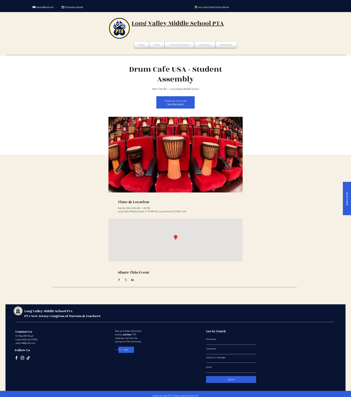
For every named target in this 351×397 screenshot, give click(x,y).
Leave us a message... (216, 357)
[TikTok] (28, 357)
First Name (211, 339)
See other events (175, 104)
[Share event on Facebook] (119, 280)
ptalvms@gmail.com (25, 343)
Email (208, 367)
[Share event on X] (125, 280)
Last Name (211, 349)
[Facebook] (16, 357)
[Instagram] (22, 357)
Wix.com (194, 396)
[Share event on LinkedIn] (132, 280)
